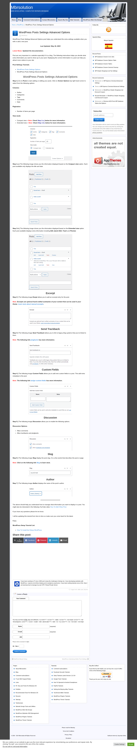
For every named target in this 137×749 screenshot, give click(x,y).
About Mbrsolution (21, 668)
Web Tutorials (74, 20)
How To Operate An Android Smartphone (65, 682)
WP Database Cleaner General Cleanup (106, 67)
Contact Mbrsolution (49, 20)
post (82, 589)
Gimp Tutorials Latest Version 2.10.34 (64, 675)
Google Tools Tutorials (60, 679)
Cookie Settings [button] (119, 744)
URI (21, 637)
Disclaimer (68, 738)
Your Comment (20, 598)
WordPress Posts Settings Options (28, 69)
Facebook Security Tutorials (62, 672)
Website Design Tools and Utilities (25, 706)
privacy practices (97, 133)
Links (17, 682)
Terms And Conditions (68, 731)
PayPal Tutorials (58, 686)
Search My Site (63, 20)
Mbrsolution (22, 7)
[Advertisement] (50, 560)
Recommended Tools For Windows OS (27, 692)
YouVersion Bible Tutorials (61, 692)
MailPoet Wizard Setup (20, 659)
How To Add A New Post (58, 507)
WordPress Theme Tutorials (24, 720)
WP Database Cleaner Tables (103, 64)
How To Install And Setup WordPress (29, 530)
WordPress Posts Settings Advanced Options (44, 32)
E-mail (20, 632)
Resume (18, 696)
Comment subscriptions (32, 20)
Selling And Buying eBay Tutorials (63, 689)
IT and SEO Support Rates (23, 679)
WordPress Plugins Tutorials (24, 716)
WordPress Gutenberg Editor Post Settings (74, 659)
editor (79, 589)
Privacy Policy (68, 734)
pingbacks (34, 340)
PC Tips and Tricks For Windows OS (26, 686)
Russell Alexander (100, 95)
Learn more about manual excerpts (30, 304)
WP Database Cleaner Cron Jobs (104, 57)
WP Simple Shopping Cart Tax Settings (106, 71)
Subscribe (97, 111)
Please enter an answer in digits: (21, 641)
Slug (38, 463)
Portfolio (18, 689)
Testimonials (19, 703)
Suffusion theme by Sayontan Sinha (116, 735)
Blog (19, 20)
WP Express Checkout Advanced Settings (112, 86)
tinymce (86, 589)
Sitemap (18, 699)
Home (14, 20)
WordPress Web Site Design (92, 20)
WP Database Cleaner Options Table (105, 60)
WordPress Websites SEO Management (27, 713)
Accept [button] (131, 744)
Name (20, 626)
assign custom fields (38, 380)
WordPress (20, 25)
